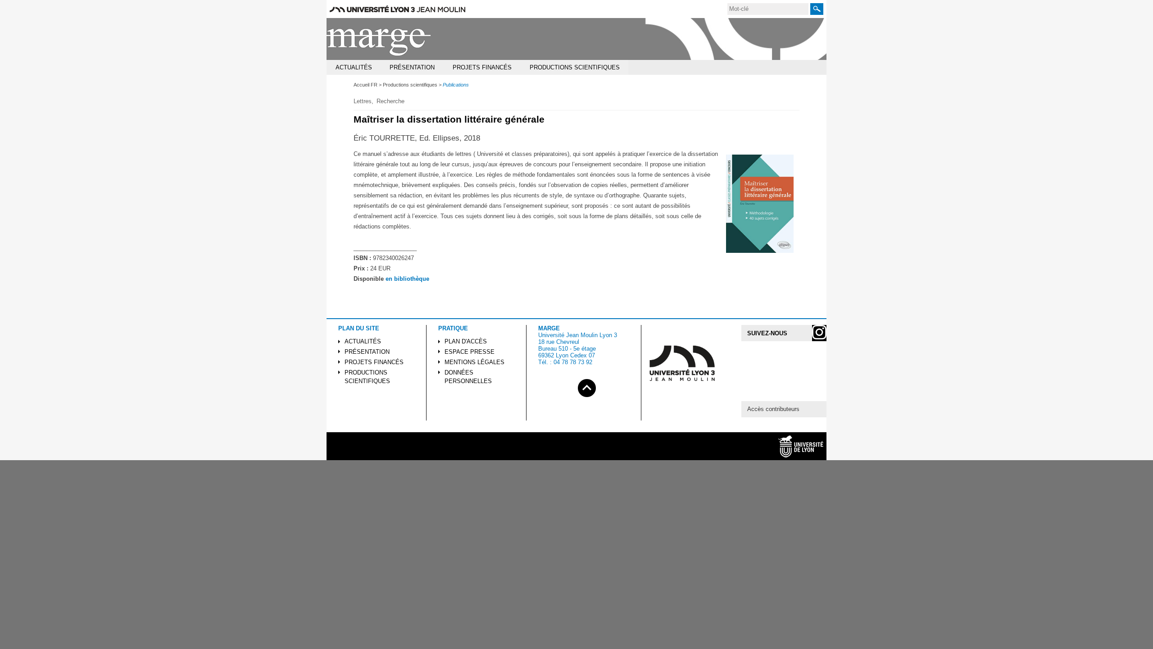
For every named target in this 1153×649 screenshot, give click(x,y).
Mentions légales (474, 362)
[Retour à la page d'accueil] (379, 39)
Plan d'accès (466, 341)
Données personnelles (468, 376)
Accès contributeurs (773, 409)
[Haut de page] (587, 386)
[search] (767, 9)
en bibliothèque (407, 278)
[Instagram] (819, 333)
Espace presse (470, 351)
